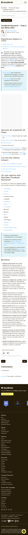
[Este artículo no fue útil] (8, 353)
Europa (6, 194)
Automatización (7, 143)
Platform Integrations (6, 489)
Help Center (4, 477)
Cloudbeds (4, 8)
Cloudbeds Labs (5, 431)
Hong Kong (7, 201)
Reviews (3, 505)
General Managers (5, 447)
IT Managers (4, 449)
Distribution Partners (6, 424)
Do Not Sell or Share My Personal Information (10, 518)
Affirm (9, 154)
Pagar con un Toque (8, 140)
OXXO (21, 154)
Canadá (6, 191)
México (6, 214)
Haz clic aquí (7, 72)
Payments (3, 419)
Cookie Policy (4, 516)
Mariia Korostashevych (10, 30)
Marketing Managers (6, 452)
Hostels (3, 444)
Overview (3, 429)
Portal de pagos (7, 171)
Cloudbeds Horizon (5, 495)
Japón (5, 204)
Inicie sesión (4, 376)
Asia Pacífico (7, 188)
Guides (3, 463)
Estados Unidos (8, 230)
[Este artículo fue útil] (4, 353)
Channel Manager (5, 421)
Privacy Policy (12, 515)
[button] (25, 2)
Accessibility (10, 516)
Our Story (3, 499)
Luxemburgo (7, 207)
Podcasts (3, 466)
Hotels (2, 438)
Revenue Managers (5, 451)
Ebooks (2, 465)
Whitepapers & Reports (6, 472)
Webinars (3, 470)
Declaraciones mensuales (9, 169)
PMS (2, 417)
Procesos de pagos (14, 8)
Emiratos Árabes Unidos (10, 227)
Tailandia (6, 225)
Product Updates (5, 479)
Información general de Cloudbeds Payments (14, 11)
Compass (3, 480)
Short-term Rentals (5, 442)
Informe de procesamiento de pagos (12, 164)
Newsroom (3, 503)
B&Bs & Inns (4, 445)
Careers (3, 501)
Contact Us (3, 506)
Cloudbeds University (6, 482)
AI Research (4, 433)
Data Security (19, 515)
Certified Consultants (6, 493)
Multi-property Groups (6, 440)
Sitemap (16, 516)
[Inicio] (7, 2)
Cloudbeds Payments (8, 9)
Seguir (3, 35)
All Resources (4, 459)
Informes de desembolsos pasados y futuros (14, 166)
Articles (3, 461)
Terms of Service (4, 515)
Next (25, 361)
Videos (2, 468)
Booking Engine (4, 422)
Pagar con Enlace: (7, 136)
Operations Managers (6, 454)
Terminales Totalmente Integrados (12, 148)
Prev (3, 361)
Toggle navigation (6, 20)
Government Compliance (7, 484)
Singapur (6, 222)
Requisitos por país (8, 44)
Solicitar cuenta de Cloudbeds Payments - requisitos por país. (14, 243)
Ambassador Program (6, 491)
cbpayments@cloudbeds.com (12, 86)
